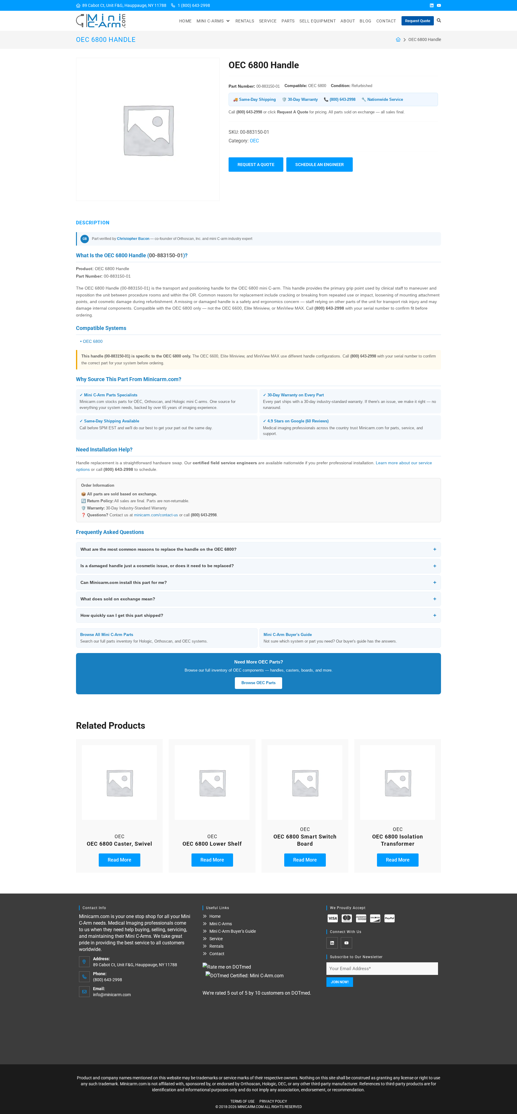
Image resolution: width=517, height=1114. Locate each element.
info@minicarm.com (112, 994)
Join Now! (340, 982)
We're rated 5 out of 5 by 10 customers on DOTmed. (257, 993)
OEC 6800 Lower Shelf (212, 844)
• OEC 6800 (91, 341)
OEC (254, 141)
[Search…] (439, 20)
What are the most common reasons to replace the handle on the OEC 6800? (258, 549)
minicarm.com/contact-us (156, 515)
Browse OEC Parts (258, 683)
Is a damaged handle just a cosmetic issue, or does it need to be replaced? (258, 566)
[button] (213, 21)
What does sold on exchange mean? (258, 599)
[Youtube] (439, 5)
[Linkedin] (432, 5)
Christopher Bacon (133, 239)
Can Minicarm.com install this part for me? (258, 582)
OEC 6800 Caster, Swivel (119, 844)
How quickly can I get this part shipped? (258, 615)
